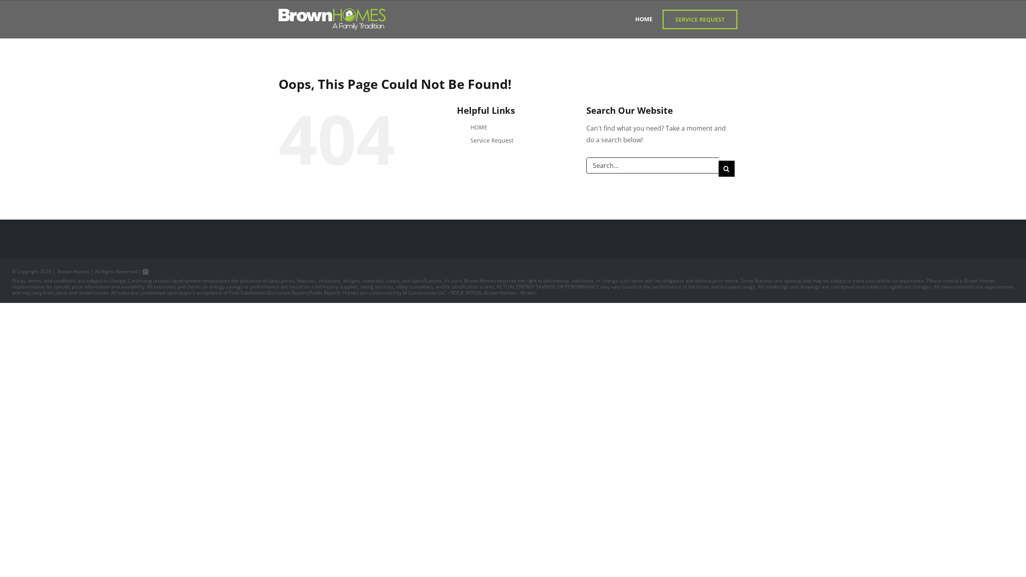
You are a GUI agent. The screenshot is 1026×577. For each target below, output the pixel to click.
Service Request (492, 140)
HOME (479, 127)
